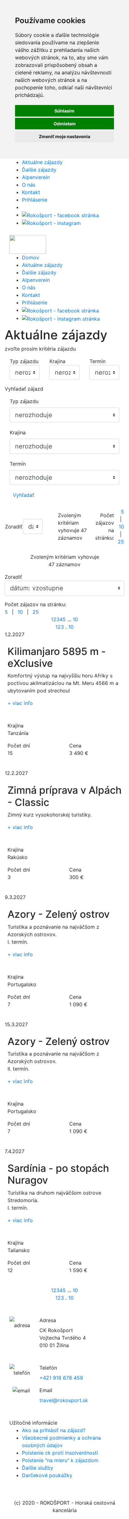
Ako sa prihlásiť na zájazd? (53, 1430)
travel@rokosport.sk (63, 1400)
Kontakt (31, 192)
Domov (30, 257)
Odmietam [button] (65, 123)
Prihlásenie (34, 200)
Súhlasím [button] (64, 110)
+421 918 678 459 (61, 1378)
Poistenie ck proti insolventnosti (60, 1453)
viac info (20, 703)
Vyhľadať (23, 495)
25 (121, 541)
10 (121, 526)
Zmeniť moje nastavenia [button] (64, 136)
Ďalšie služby (37, 1468)
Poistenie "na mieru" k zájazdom (60, 1460)
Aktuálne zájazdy (42, 162)
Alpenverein (36, 177)
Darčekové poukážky (47, 1475)
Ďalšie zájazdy (39, 170)
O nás (28, 185)
